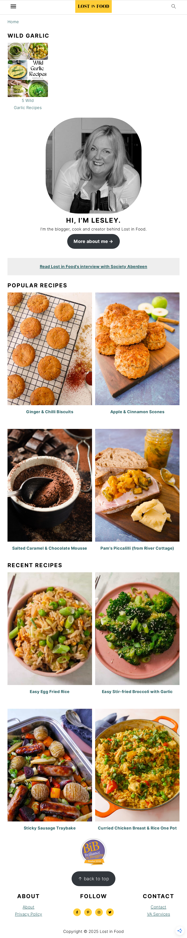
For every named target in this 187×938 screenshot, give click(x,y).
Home (13, 21)
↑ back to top (93, 878)
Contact (158, 907)
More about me (91, 241)
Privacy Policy (28, 914)
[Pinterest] (88, 912)
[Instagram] (99, 912)
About (29, 907)
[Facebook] (77, 912)
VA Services (158, 914)
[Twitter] (110, 912)
